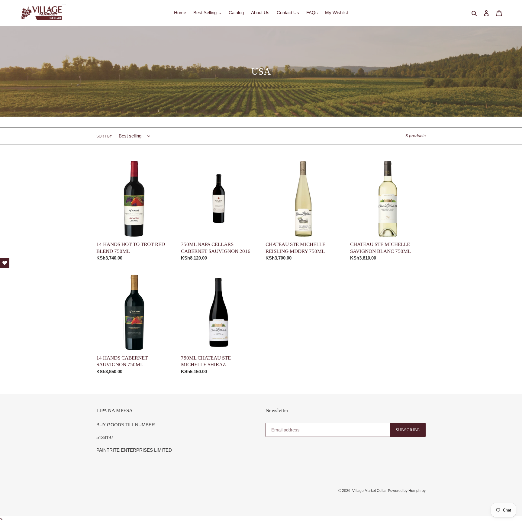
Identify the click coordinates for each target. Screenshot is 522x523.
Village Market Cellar (369, 491)
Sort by (104, 136)
